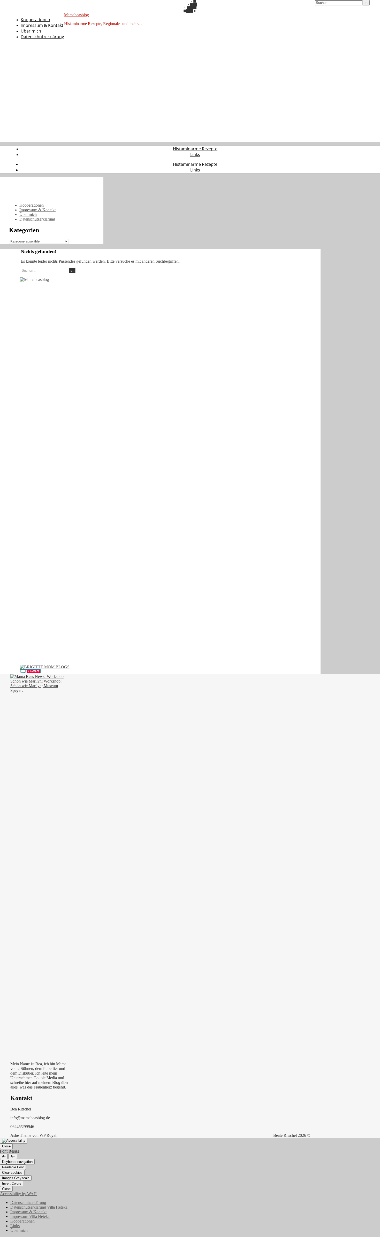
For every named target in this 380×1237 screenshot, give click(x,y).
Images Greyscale (15, 1178)
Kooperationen (35, 19)
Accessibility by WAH (18, 1194)
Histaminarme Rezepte (195, 149)
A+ (13, 1156)
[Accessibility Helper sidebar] (13, 1141)
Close (6, 1146)
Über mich (31, 31)
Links (195, 154)
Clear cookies (12, 1173)
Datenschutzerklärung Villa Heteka (38, 1207)
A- (3, 1156)
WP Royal (48, 1135)
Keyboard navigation (17, 1162)
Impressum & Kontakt (42, 25)
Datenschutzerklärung (42, 37)
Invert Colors (11, 1183)
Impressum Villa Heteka (30, 1216)
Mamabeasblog (76, 15)
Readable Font (13, 1167)
